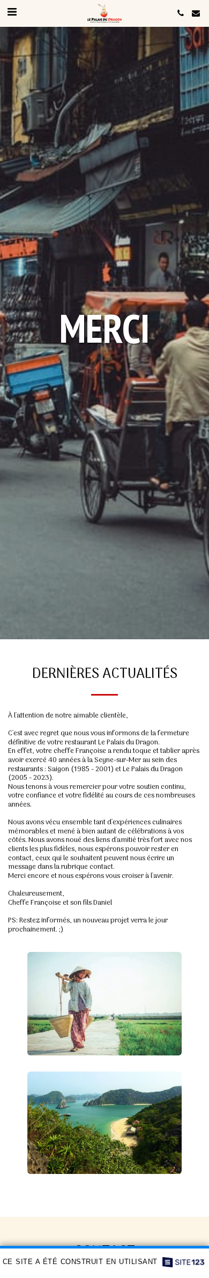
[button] (12, 13)
